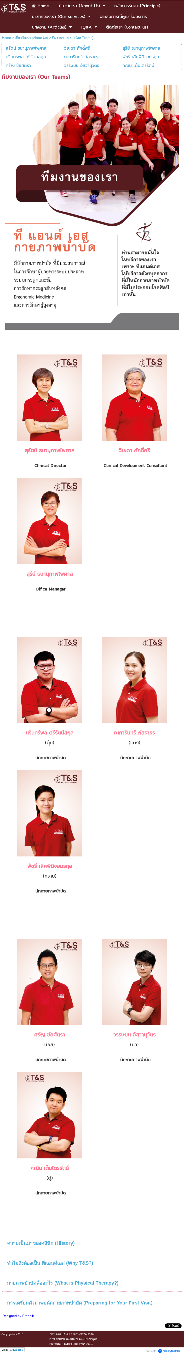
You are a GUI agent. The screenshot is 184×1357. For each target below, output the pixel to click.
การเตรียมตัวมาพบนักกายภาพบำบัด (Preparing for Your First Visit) (80, 1302)
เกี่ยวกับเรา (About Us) (31, 38)
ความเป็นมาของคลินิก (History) (41, 1243)
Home (6, 38)
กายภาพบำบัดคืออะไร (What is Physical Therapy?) (63, 1283)
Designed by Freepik (18, 1316)
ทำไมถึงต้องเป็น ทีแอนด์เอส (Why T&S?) (50, 1263)
